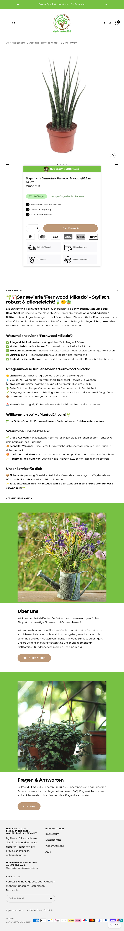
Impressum (52, 833)
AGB (48, 851)
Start (8, 42)
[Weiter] (116, 164)
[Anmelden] (51, 898)
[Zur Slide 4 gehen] (66, 164)
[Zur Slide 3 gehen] (63, 164)
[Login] (109, 23)
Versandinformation (19, 498)
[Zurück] (7, 164)
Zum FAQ (29, 806)
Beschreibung (14, 290)
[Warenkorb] (116, 23)
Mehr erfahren (34, 658)
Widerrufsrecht (54, 845)
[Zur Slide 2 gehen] (60, 164)
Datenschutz (53, 839)
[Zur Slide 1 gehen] (57, 164)
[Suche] (13, 23)
